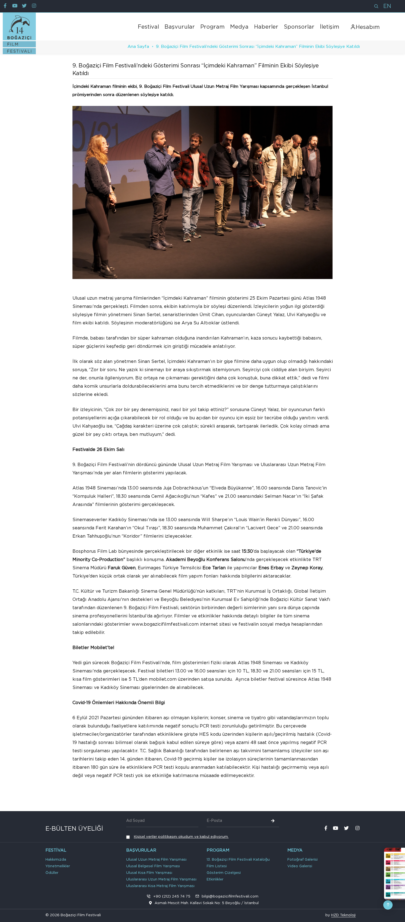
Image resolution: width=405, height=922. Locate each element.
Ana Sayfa (138, 47)
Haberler (266, 27)
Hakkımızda (55, 859)
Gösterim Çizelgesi (224, 873)
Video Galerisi (299, 866)
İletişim (329, 27)
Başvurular (179, 27)
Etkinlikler (215, 879)
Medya (239, 27)
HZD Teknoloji (343, 915)
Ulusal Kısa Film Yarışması (149, 873)
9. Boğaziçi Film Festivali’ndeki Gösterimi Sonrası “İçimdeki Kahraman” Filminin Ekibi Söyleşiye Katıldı (258, 47)
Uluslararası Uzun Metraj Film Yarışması (161, 879)
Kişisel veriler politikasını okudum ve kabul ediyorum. (181, 837)
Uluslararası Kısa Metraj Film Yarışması (160, 886)
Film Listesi (217, 866)
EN (387, 6)
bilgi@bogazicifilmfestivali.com (230, 896)
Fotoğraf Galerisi (302, 859)
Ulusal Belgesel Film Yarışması (153, 866)
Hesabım (368, 27)
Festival (148, 27)
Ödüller (51, 873)
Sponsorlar (299, 27)
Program (212, 27)
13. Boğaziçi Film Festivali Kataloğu (238, 859)
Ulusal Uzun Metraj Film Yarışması (156, 859)
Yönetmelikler (57, 866)
